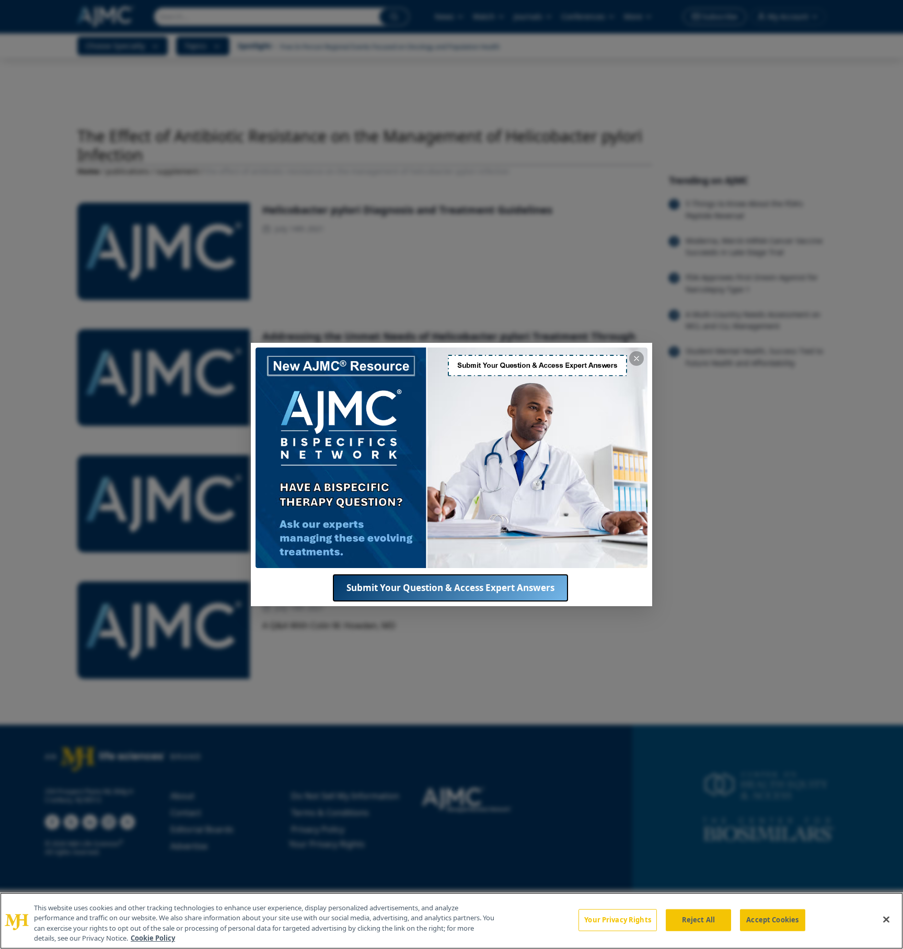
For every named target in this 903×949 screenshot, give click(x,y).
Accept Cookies (772, 919)
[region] (451, 921)
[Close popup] (636, 358)
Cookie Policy (153, 938)
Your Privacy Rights (617, 919)
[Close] (886, 919)
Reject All (698, 919)
